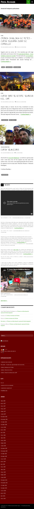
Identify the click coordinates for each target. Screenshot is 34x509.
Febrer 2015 (3, 474)
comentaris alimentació (6, 388)
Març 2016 (3, 440)
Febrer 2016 (3, 443)
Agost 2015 (3, 459)
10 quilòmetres (5, 147)
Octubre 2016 (4, 422)
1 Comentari (27, 217)
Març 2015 (3, 472)
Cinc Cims (15, 249)
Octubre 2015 (4, 453)
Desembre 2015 (4, 448)
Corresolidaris (29, 56)
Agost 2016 (3, 427)
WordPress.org (4, 390)
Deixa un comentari (21, 47)
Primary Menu (32, 2)
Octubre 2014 (4, 485)
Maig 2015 (3, 466)
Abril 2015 (3, 469)
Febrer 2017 (3, 411)
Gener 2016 (3, 445)
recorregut (17, 67)
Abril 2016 (3, 437)
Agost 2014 (3, 490)
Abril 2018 (3, 400)
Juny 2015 (3, 464)
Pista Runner (8, 1)
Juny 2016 (3, 432)
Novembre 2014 (4, 482)
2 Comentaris (19, 152)
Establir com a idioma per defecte (8, 351)
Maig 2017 (3, 406)
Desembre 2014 (4, 480)
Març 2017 (3, 408)
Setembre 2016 (4, 424)
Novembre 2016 (4, 419)
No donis (3, 321)
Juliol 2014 (3, 493)
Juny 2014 (3, 496)
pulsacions (9, 67)
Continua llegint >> (6, 61)
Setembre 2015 (4, 456)
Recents (7, 185)
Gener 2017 (3, 414)
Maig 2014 (3, 498)
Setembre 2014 (4, 488)
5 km (2, 35)
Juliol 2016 (3, 429)
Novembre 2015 (4, 451)
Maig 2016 (3, 435)
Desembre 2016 (4, 416)
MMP (3, 67)
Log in (2, 382)
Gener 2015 (3, 477)
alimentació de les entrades (7, 385)
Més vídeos (4, 300)
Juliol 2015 (3, 461)
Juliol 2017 (3, 403)
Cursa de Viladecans (13, 157)
